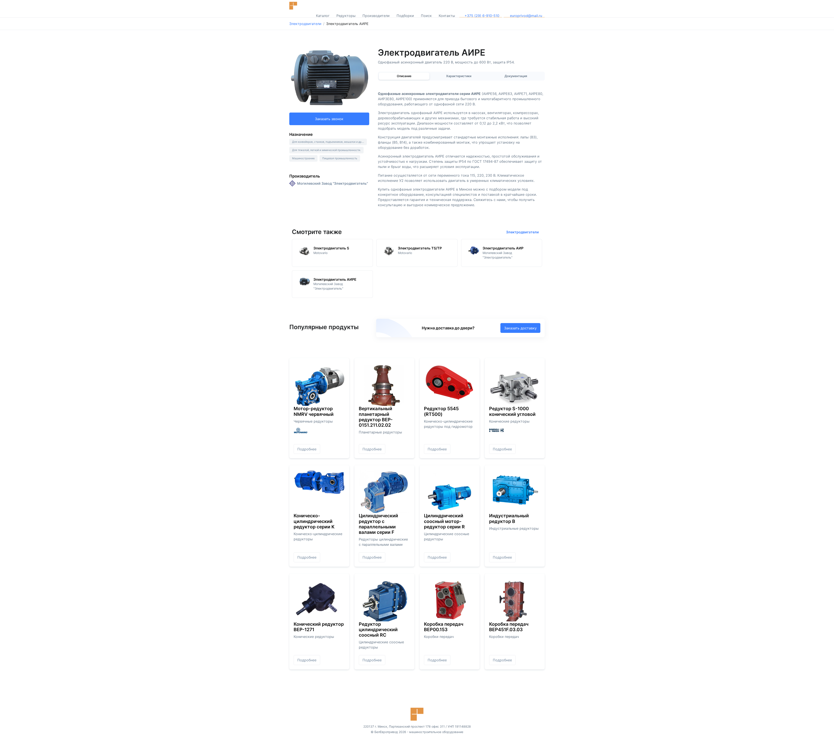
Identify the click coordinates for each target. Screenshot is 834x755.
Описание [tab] (404, 76)
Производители (376, 15)
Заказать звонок (329, 119)
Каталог (322, 15)
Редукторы (346, 15)
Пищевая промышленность (339, 158)
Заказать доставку (520, 328)
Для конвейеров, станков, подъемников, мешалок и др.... (328, 141)
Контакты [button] (447, 15)
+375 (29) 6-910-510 (482, 15)
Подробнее (306, 449)
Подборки (405, 15)
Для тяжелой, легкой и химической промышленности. (326, 150)
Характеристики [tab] (458, 76)
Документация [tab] (516, 76)
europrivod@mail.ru (525, 15)
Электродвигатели (305, 24)
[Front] (302, 6)
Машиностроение (303, 158)
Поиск (426, 15)
